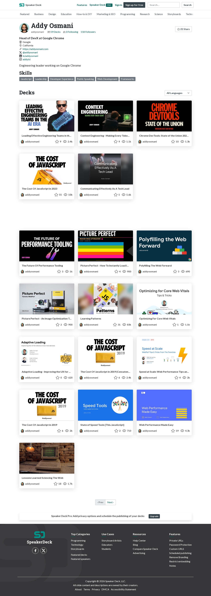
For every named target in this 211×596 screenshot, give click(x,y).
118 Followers (88, 31)
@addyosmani (30, 52)
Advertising (139, 553)
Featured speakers (80, 558)
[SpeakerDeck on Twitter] (43, 550)
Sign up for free (134, 4)
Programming (127, 14)
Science (159, 14)
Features (82, 4)
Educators (107, 544)
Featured (24, 14)
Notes (172, 565)
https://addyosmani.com (35, 48)
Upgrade (154, 516)
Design (52, 14)
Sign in (118, 4)
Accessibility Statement (123, 589)
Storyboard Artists (112, 540)
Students (106, 548)
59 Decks (56, 31)
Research (145, 14)
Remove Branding (178, 557)
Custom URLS (176, 548)
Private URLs (176, 540)
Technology (192, 14)
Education (66, 14)
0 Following (72, 31)
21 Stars (185, 28)
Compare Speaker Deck (145, 548)
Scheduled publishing (180, 553)
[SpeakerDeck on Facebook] (35, 550)
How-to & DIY (84, 14)
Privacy (96, 589)
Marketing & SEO (106, 14)
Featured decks (79, 554)
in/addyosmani (30, 55)
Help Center (139, 540)
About (78, 589)
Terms (86, 589)
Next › (110, 502)
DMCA (105, 589)
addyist (27, 59)
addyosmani (32, 141)
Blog (135, 544)
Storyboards (174, 14)
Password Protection (180, 544)
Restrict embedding (179, 561)
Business (39, 14)
